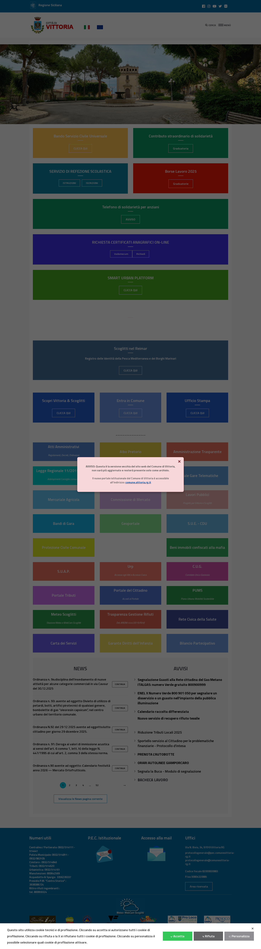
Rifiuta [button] (209, 936)
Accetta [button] (178, 936)
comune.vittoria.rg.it (138, 482)
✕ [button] (252, 928)
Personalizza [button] (240, 936)
